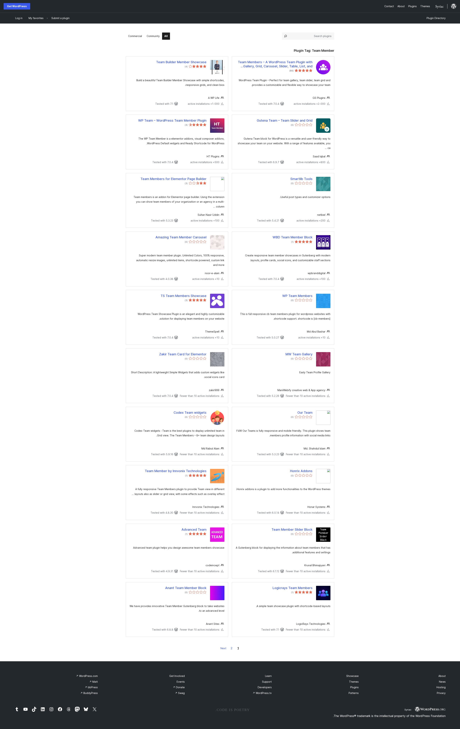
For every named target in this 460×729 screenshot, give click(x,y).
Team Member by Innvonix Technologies (175, 471)
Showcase (352, 675)
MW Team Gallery (299, 354)
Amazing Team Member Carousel (180, 237)
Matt (93, 681)
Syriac (407, 709)
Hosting (441, 687)
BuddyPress (89, 693)
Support (267, 681)
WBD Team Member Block (292, 237)
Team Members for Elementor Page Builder (173, 179)
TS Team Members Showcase (183, 296)
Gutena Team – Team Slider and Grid (284, 120)
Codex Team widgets (190, 412)
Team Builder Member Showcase (181, 62)
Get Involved (177, 675)
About (442, 675)
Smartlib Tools (301, 179)
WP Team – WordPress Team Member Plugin (172, 120)
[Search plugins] (285, 36)
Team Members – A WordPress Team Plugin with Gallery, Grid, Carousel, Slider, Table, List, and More (275, 64)
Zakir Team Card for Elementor (182, 354)
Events (181, 681)
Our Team (304, 412)
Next (223, 648)
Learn (268, 675)
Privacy (441, 693)
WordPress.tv (262, 693)
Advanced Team (193, 529)
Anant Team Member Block (185, 588)
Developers (265, 687)
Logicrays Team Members (292, 588)
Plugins (354, 687)
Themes (354, 681)
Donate (179, 687)
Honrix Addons (301, 471)
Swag (180, 693)
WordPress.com (87, 675)
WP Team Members (297, 296)
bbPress (91, 687)
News (442, 681)
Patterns (354, 693)
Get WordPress (17, 6)
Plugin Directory (436, 18)
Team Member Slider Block (292, 529)
